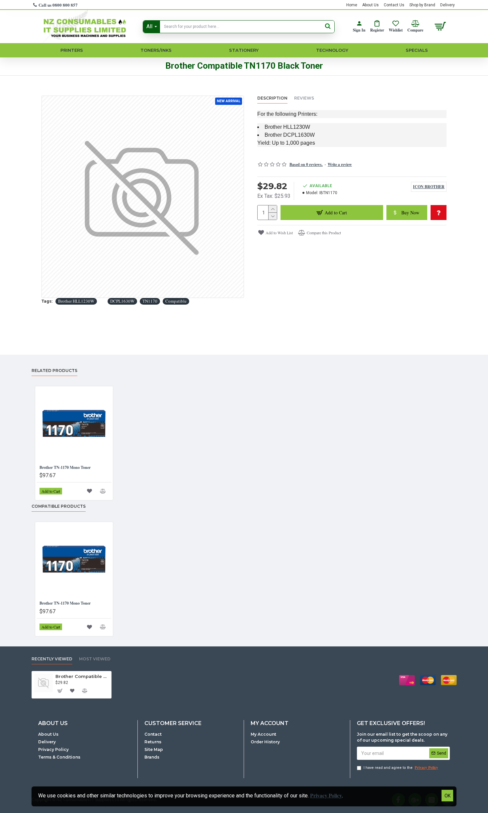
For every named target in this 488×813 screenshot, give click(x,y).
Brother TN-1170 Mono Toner (65, 467)
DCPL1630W (122, 301)
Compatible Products (59, 506)
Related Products (54, 370)
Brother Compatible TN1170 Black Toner (82, 676)
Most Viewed (95, 658)
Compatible (176, 301)
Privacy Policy (326, 795)
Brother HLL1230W (76, 301)
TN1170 (149, 301)
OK (447, 795)
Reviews (304, 98)
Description (272, 98)
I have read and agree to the (401, 767)
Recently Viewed (52, 658)
